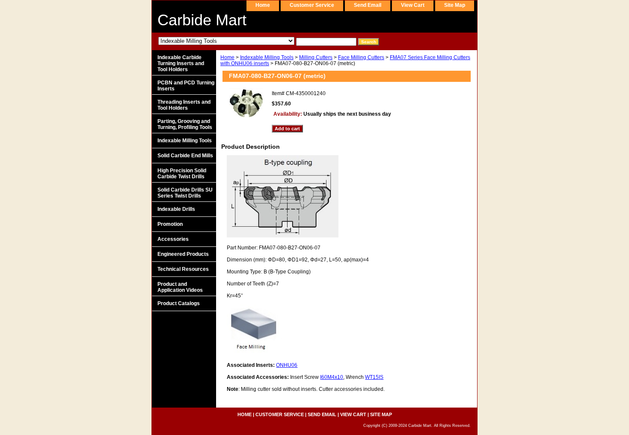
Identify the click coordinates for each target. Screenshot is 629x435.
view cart (412, 5)
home (262, 5)
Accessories (173, 239)
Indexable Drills (176, 209)
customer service (312, 5)
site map (454, 5)
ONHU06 (286, 365)
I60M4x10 (331, 377)
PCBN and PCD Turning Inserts (185, 86)
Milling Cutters (315, 57)
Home (227, 57)
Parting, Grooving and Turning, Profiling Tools (184, 124)
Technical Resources (183, 269)
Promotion (170, 224)
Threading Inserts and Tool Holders (184, 105)
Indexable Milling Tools (267, 57)
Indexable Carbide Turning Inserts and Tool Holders (180, 63)
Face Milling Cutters (361, 57)
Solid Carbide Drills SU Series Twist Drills (185, 193)
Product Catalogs (178, 303)
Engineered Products (183, 254)
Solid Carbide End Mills (185, 156)
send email (367, 5)
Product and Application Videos (180, 287)
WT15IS (374, 377)
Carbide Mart (201, 20)
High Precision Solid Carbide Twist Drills (181, 174)
